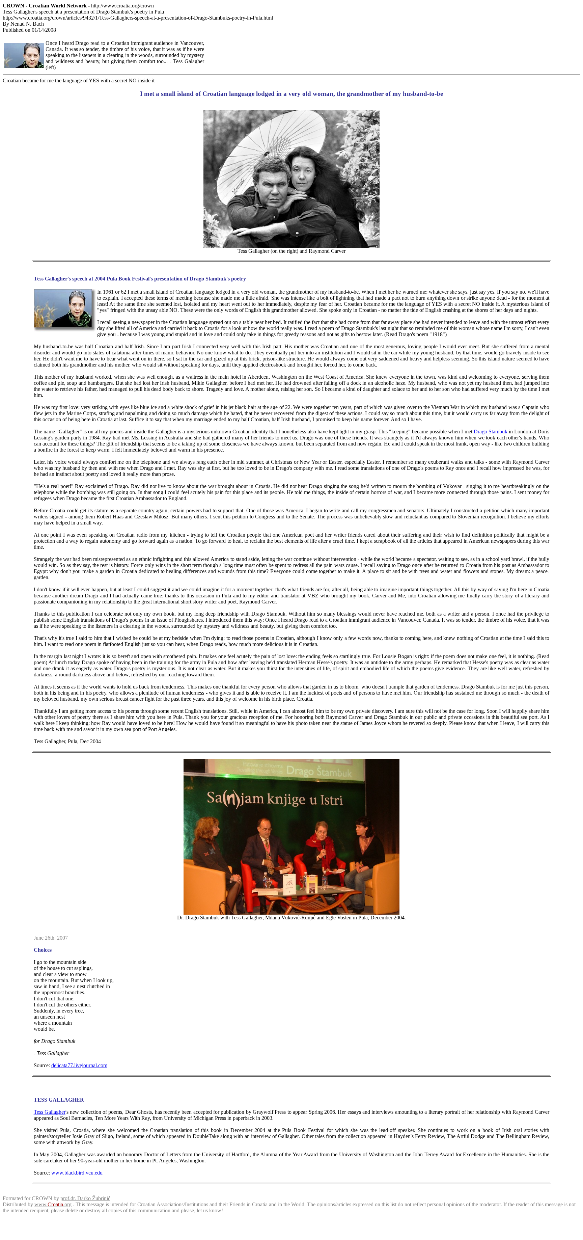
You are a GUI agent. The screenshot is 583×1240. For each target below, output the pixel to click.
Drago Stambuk (490, 431)
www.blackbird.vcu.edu (77, 1173)
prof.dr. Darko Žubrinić (85, 1198)
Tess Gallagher (49, 1112)
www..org (53, 1204)
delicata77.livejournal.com (79, 1065)
